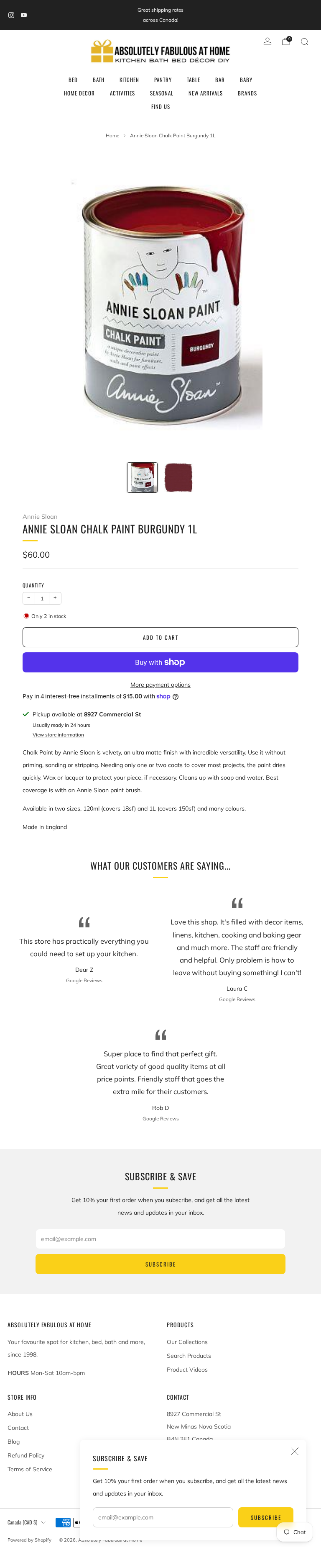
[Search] (304, 41)
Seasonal (161, 93)
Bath (98, 79)
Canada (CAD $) (22, 1522)
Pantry (163, 79)
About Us (20, 1414)
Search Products (189, 1355)
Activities (122, 93)
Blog (14, 1441)
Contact (18, 1428)
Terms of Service (30, 1469)
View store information (58, 734)
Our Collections (187, 1342)
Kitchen (129, 79)
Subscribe (266, 1517)
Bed (73, 79)
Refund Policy (26, 1455)
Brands (247, 93)
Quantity (33, 585)
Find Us (160, 106)
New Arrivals (206, 93)
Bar (220, 79)
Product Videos (187, 1369)
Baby (246, 79)
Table (193, 79)
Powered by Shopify (29, 1540)
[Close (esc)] (294, 1451)
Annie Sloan (40, 516)
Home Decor (79, 93)
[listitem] (160, 15)
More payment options (160, 684)
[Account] (267, 41)
